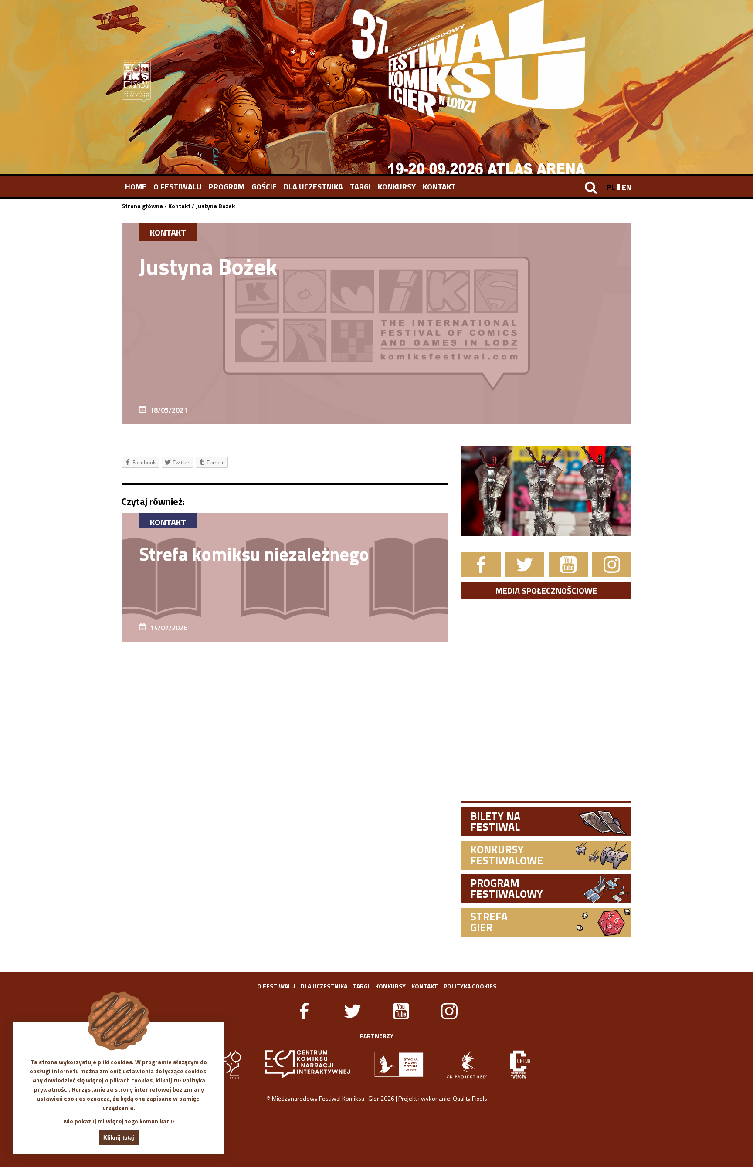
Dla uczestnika (313, 187)
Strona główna (142, 205)
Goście (264, 187)
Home (135, 187)
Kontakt (439, 187)
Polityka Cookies (470, 986)
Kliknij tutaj (118, 1137)
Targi (360, 187)
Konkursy (397, 187)
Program (226, 187)
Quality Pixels (470, 1098)
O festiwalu (177, 187)
